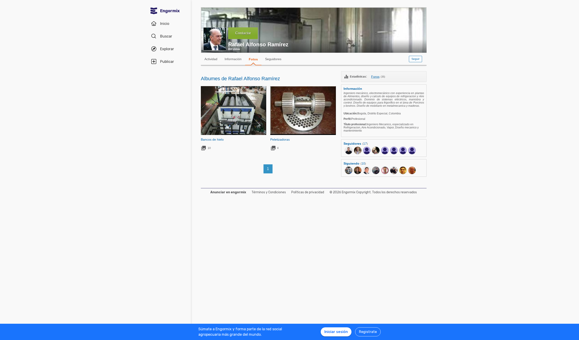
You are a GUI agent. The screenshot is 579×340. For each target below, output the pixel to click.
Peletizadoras (280, 139)
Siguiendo (351, 163)
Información (233, 59)
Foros (375, 76)
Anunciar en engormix (228, 192)
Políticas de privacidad (307, 192)
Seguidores (273, 59)
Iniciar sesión (336, 332)
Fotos (253, 59)
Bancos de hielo (212, 139)
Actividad (210, 59)
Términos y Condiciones (269, 192)
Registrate (368, 332)
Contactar (243, 33)
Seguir (415, 59)
